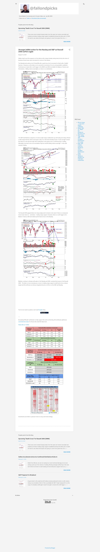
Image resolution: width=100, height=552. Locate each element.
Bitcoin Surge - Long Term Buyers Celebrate (81, 124)
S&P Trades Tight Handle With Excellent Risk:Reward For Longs (81, 138)
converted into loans (23, 321)
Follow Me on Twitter (23, 324)
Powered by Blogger (50, 548)
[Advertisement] (80, 45)
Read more (67, 41)
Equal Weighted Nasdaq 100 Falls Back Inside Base (81, 157)
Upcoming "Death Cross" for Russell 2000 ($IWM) (34, 28)
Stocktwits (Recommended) (39, 18)
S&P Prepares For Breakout (27, 475)
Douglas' (40, 310)
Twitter (28, 18)
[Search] (84, 4)
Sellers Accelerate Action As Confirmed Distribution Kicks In (37, 457)
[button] (69, 50)
